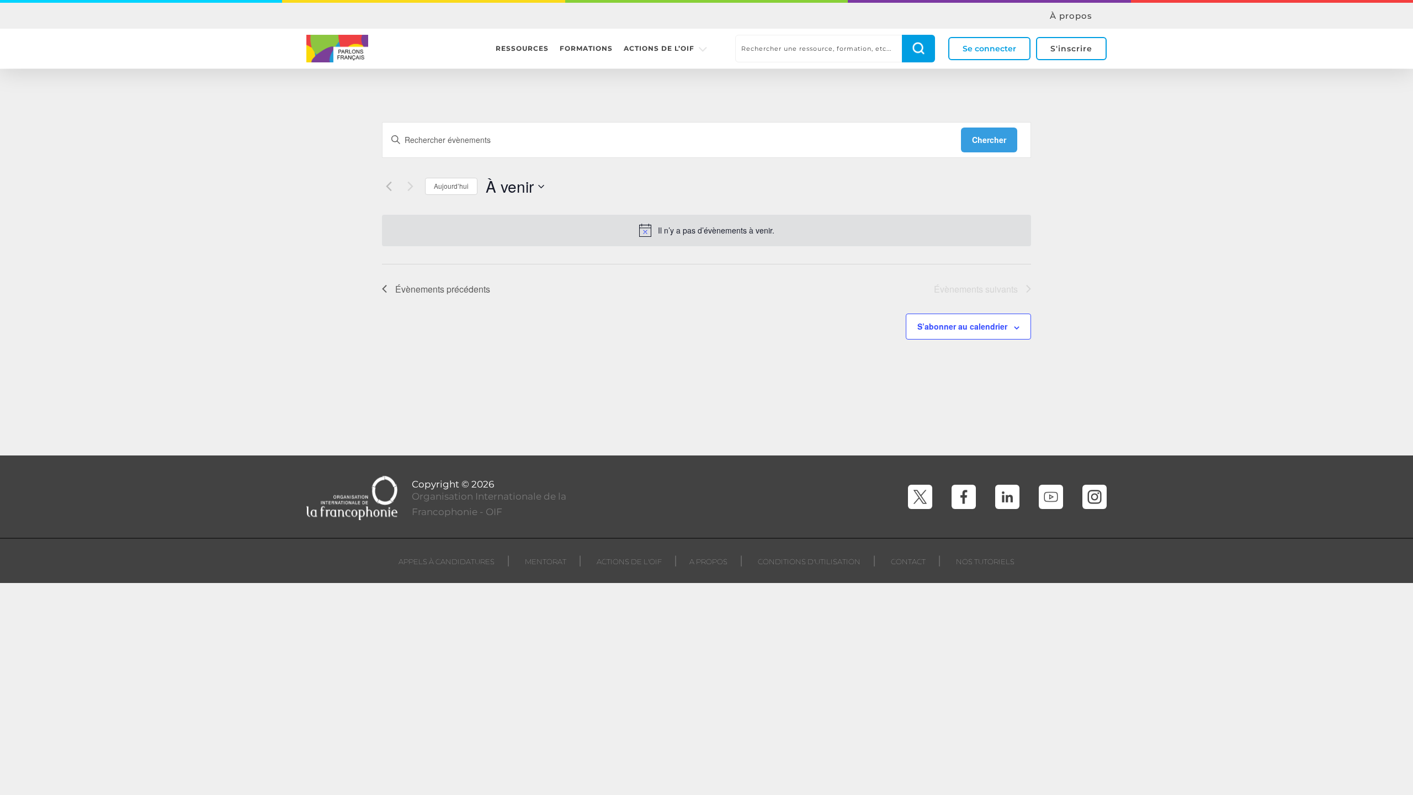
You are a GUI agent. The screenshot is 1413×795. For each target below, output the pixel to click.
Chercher (989, 139)
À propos (1071, 16)
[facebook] (964, 497)
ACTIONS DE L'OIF (629, 561)
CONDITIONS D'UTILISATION (809, 561)
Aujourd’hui (451, 185)
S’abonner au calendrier (962, 326)
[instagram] (1094, 497)
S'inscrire (1071, 49)
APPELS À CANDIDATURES (447, 561)
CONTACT (908, 561)
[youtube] (1051, 497)
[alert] (706, 230)
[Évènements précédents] (388, 186)
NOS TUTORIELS (985, 561)
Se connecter (989, 49)
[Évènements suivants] (410, 186)
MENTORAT (545, 561)
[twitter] (920, 497)
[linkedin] (1007, 497)
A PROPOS (708, 561)
